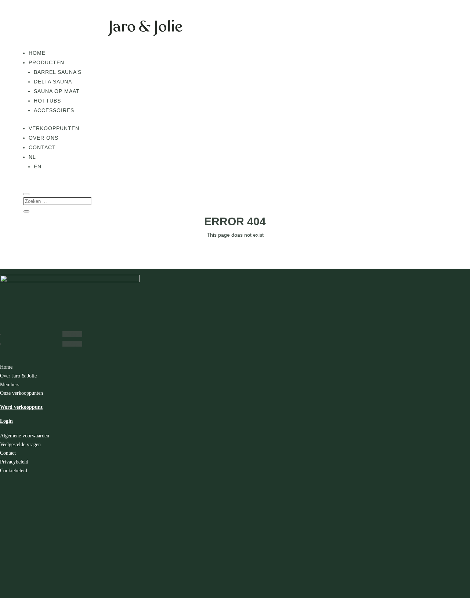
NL (32, 157)
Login (6, 421)
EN (37, 166)
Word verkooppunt (21, 407)
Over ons (43, 138)
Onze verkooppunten (21, 393)
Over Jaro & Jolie (18, 376)
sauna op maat (57, 91)
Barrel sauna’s (58, 72)
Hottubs (47, 101)
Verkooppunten (54, 128)
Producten (46, 62)
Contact (42, 147)
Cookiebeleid (13, 470)
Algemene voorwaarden (24, 435)
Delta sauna (53, 82)
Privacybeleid (14, 462)
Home (37, 53)
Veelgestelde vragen (20, 444)
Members (9, 384)
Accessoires (54, 110)
